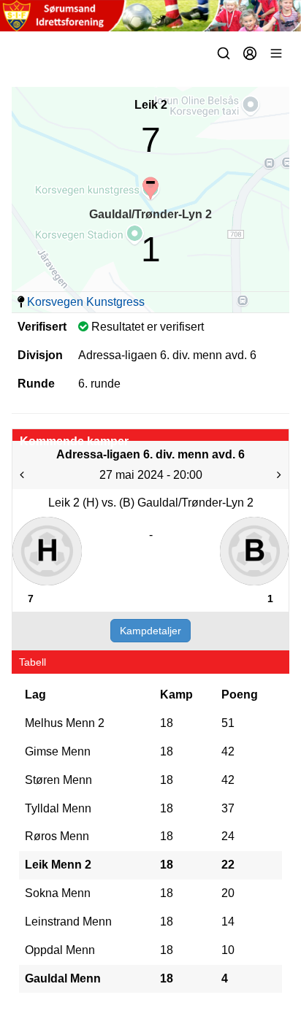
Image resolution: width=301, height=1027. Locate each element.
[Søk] (223, 53)
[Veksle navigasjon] (276, 53)
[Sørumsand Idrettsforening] (150, 15)
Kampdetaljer (150, 630)
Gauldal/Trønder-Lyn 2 (150, 214)
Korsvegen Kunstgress (86, 302)
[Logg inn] (250, 53)
